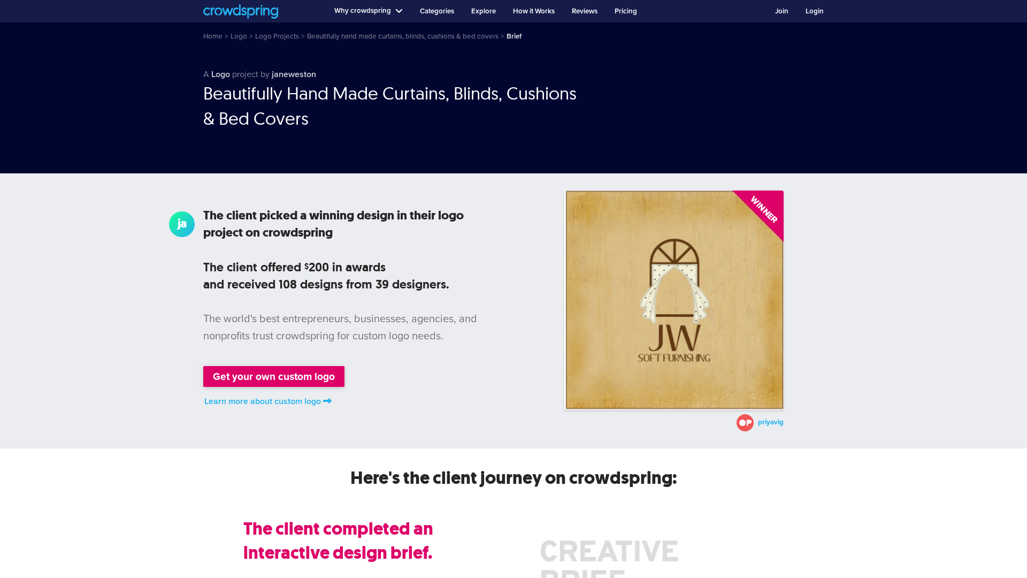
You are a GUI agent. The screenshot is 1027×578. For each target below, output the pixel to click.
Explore (483, 11)
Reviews (584, 11)
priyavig (771, 423)
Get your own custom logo (274, 376)
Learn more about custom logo (262, 401)
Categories (437, 11)
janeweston (294, 74)
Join (781, 11)
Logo (220, 74)
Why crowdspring (362, 10)
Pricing (626, 11)
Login (815, 11)
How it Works (534, 11)
